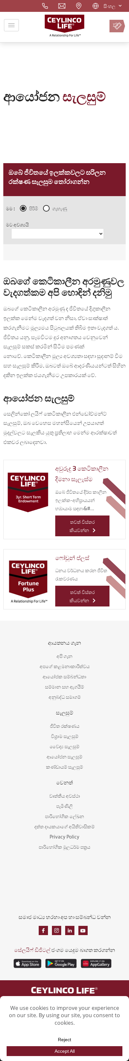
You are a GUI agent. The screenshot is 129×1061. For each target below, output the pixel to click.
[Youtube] (83, 930)
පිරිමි (33, 208)
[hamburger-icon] (11, 25)
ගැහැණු (59, 208)
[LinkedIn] (69, 930)
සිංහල (109, 5)
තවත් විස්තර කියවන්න (82, 525)
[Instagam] (56, 930)
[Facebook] (43, 930)
